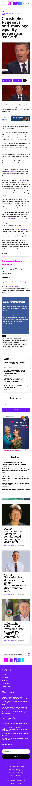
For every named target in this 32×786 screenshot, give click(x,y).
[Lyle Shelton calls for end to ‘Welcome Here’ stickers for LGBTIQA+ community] (16, 610)
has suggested (11, 171)
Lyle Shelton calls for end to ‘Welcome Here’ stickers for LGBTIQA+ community (13, 379)
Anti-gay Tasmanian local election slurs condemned (16, 490)
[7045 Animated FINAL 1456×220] (16, 118)
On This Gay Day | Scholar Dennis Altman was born (15, 734)
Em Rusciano (17, 338)
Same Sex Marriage (13, 346)
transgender (6, 349)
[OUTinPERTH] (16, 3)
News (4, 70)
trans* (21, 346)
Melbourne (17, 344)
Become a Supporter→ (10, 328)
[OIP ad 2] (16, 654)
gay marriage (6, 340)
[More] (25, 80)
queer (4, 346)
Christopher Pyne (7, 338)
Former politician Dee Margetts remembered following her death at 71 (16, 363)
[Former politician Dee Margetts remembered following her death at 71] (16, 515)
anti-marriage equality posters (11, 107)
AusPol (9, 336)
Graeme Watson (9, 546)
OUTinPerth (9, 13)
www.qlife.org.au (13, 286)
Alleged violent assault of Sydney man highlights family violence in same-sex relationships (14, 729)
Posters (24, 344)
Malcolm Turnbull (23, 229)
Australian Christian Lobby (20, 336)
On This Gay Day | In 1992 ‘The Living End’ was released (16, 386)
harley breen (15, 340)
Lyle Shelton (23, 340)
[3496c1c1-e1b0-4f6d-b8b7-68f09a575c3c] (16, 499)
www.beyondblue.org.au (20, 282)
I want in (16, 410)
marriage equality (7, 344)
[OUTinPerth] (4, 13)
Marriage (16, 342)
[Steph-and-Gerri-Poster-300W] (16, 434)
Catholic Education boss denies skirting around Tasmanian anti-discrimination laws (15, 371)
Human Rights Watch (8, 219)
